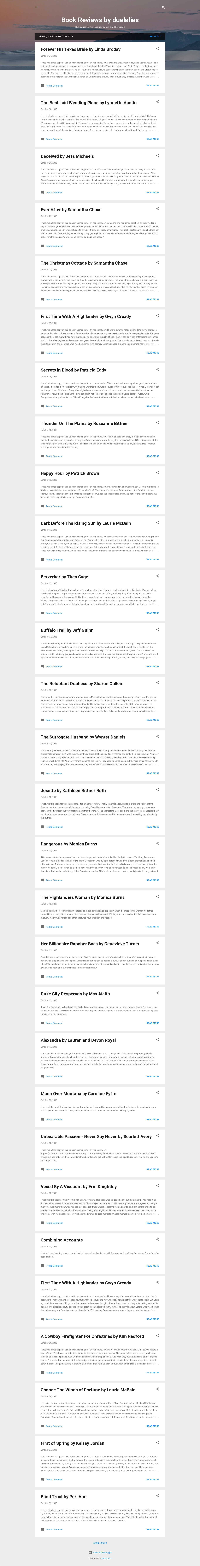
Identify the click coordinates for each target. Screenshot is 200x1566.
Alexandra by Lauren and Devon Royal (78, 1040)
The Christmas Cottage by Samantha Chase (84, 263)
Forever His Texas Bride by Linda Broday (80, 49)
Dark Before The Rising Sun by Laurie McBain (86, 523)
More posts (100, 1543)
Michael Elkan (106, 1558)
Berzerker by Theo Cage (64, 576)
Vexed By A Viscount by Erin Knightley (79, 1186)
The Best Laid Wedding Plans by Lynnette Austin (89, 102)
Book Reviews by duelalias (100, 20)
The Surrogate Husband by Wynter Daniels (83, 737)
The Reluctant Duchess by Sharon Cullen (81, 683)
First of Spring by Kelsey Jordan (72, 1443)
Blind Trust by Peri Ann (64, 1496)
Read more (153, 85)
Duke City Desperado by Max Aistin (75, 993)
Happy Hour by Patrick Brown (70, 473)
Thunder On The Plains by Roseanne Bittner (84, 423)
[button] (157, 49)
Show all (155, 36)
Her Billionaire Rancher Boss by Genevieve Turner (90, 943)
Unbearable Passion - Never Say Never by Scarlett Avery (96, 1136)
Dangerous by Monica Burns (69, 843)
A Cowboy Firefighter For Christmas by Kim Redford (92, 1336)
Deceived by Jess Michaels (67, 156)
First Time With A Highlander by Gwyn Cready (86, 316)
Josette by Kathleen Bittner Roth (73, 790)
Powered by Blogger (102, 1552)
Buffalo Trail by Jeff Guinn (67, 630)
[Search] (163, 8)
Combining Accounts (62, 1239)
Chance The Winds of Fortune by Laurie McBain (88, 1389)
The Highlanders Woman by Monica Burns (83, 897)
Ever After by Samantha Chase (71, 209)
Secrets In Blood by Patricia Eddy (73, 370)
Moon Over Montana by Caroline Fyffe (78, 1093)
